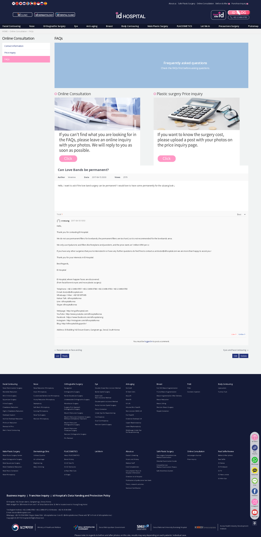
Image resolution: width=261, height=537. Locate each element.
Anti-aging (91, 26)
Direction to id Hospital (134, 477)
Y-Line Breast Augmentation (166, 392)
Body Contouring (130, 26)
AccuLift (128, 396)
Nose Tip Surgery (39, 415)
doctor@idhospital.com (21, 512)
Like (233, 334)
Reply (65, 356)
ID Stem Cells (130, 392)
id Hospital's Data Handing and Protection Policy (81, 495)
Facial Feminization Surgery (12, 388)
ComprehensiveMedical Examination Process (167, 466)
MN (27, 3)
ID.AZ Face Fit (69, 463)
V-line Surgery (8, 403)
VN (34, 3)
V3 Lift (128, 403)
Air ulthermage (39, 459)
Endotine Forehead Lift (134, 419)
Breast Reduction (163, 400)
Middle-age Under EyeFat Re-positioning (133, 431)
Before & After (222, 3)
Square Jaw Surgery (9, 400)
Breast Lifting (161, 403)
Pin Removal (68, 438)
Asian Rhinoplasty (40, 392)
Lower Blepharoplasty (133, 426)
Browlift (128, 400)
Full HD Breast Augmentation (167, 388)
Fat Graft (129, 388)
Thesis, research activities (135, 484)
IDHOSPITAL (130, 15)
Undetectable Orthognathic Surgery (77, 400)
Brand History (69, 459)
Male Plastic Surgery (158, 26)
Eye (76, 26)
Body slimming (39, 467)
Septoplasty (38, 403)
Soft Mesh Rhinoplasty (42, 407)
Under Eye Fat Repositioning (105, 413)
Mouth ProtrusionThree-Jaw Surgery (70, 429)
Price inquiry (10, 52)
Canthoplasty (99, 417)
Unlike (241, 334)
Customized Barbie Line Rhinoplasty (46, 396)
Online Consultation (205, 3)
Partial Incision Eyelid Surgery (105, 405)
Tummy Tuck (222, 392)
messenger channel (194, 455)
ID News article (223, 475)
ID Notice (221, 463)
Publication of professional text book (138, 480)
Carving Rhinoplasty (41, 411)
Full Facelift (130, 415)
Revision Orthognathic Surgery (75, 434)
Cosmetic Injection (193, 392)
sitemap (254, 26)
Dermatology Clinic (41, 451)
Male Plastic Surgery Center (12, 455)
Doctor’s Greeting (132, 455)
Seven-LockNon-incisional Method (103, 397)
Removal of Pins (8, 426)
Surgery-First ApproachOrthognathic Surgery (72, 408)
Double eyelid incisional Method (106, 401)
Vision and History (132, 459)
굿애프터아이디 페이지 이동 (218, 15)
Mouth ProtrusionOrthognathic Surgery (72, 424)
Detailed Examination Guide (167, 461)
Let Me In (205, 26)
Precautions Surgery (229, 26)
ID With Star (222, 479)
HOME (5, 31)
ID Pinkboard (222, 467)
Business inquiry (16, 495)
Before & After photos (225, 455)
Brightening (38, 463)
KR (13, 3)
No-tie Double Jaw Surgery (73, 396)
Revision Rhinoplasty (41, 419)
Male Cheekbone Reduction (12, 467)
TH (24, 3)
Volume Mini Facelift (133, 407)
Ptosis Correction (101, 409)
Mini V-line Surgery (9, 396)
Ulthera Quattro (39, 455)
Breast (109, 26)
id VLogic (67, 475)
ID (38, 3)
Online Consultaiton (195, 451)
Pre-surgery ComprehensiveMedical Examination (166, 456)
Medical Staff (130, 463)
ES (45, 3)
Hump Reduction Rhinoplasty (44, 400)
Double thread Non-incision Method (108, 388)
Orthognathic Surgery (54, 26)
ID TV (220, 471)
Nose (31, 26)
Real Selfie (221, 459)
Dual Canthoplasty (101, 421)
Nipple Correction (163, 411)
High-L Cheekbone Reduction (13, 411)
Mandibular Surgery (71, 403)
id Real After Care (70, 471)
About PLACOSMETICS (71, 455)
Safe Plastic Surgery (186, 3)
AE (31, 3)
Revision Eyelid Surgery (103, 424)
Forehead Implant (9, 415)
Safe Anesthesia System (165, 471)
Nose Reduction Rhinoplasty (44, 388)
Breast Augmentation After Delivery (169, 396)
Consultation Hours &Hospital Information (133, 472)
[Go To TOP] (254, 523)
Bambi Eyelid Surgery (102, 392)
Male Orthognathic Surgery (12, 459)
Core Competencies (132, 467)
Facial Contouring (12, 26)
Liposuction (222, 388)
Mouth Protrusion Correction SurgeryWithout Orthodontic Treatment (77, 418)
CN (17, 3)
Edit (235, 356)
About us (173, 3)
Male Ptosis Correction (10, 471)
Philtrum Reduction (10, 423)
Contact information (13, 45)
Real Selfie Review (226, 451)
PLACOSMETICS (184, 26)
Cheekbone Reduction (10, 407)
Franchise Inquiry (239, 3)
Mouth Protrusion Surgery (73, 413)
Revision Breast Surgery (165, 407)
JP (20, 3)
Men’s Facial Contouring (11, 430)
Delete (244, 356)
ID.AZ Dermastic (70, 467)
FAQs (7, 59)
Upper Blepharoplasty (133, 423)
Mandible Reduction (10, 392)
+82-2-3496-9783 (240, 17)
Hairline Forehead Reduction (13, 419)
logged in (148, 341)
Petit (189, 384)
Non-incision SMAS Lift (134, 411)
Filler (189, 388)
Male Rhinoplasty (9, 475)
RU (42, 3)
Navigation (68, 388)
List (57, 356)
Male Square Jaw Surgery (11, 463)
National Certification (133, 488)
